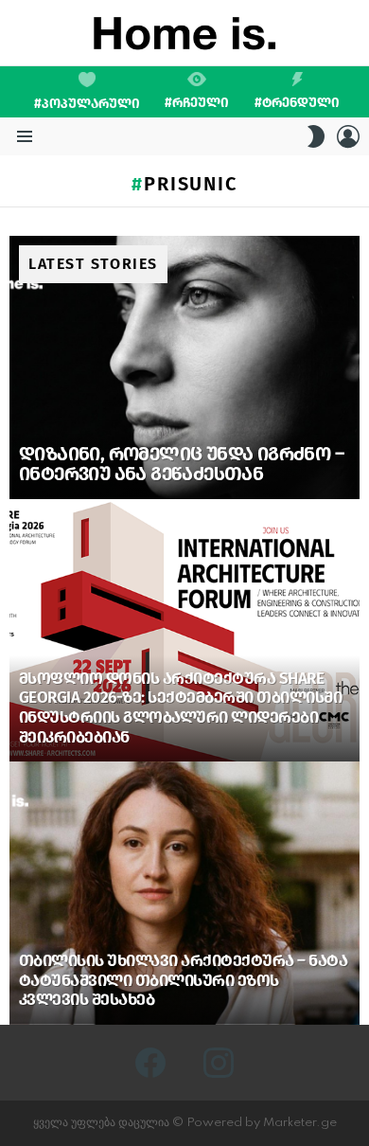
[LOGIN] (348, 136)
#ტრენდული (297, 102)
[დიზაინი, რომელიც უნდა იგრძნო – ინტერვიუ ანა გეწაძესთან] (184, 367)
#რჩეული (197, 102)
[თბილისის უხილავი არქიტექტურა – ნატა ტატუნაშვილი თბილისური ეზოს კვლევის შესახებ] (184, 893)
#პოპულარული (87, 104)
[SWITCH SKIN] (316, 136)
